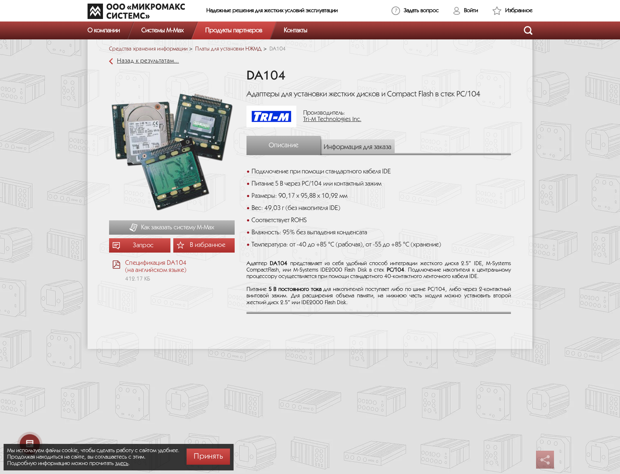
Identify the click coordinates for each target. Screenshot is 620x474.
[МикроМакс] (136, 11)
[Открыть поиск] (528, 30)
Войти (471, 10)
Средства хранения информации (148, 49)
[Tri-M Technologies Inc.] (274, 116)
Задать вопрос (421, 10)
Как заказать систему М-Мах (177, 227)
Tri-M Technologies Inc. (332, 119)
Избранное (518, 10)
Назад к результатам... (148, 61)
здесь (121, 463)
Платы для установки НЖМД (228, 49)
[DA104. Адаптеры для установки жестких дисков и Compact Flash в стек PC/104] (172, 153)
